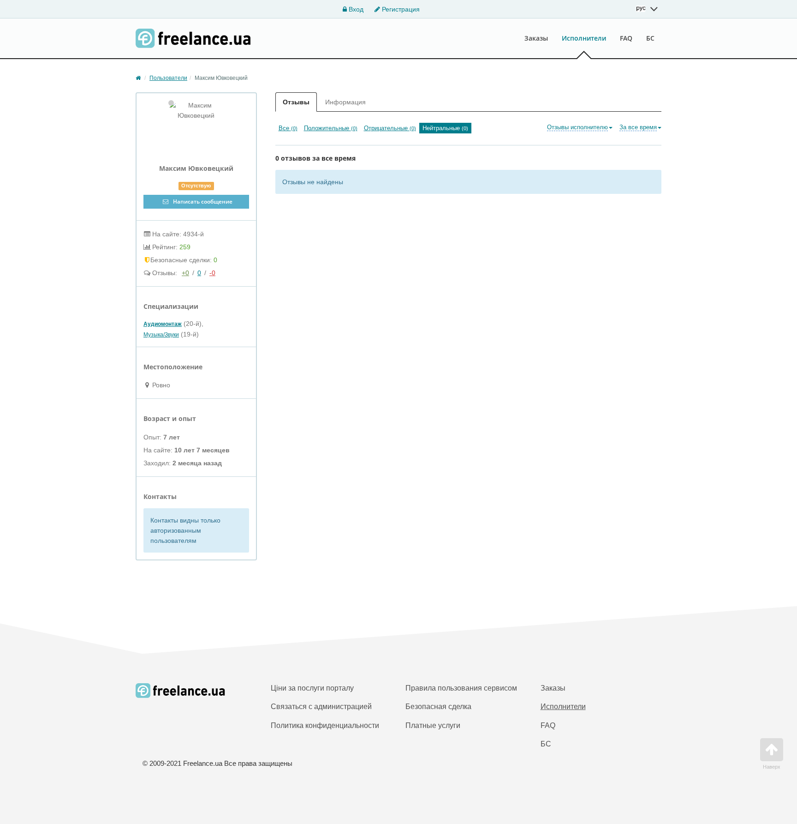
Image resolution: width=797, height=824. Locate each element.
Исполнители (584, 38)
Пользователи (168, 78)
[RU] (647, 8)
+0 (185, 273)
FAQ (626, 38)
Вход (355, 9)
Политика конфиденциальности (325, 725)
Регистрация (400, 9)
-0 (212, 273)
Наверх (771, 767)
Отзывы (296, 102)
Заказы (536, 38)
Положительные (330, 128)
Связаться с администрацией (321, 706)
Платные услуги (432, 725)
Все (288, 128)
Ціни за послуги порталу (312, 688)
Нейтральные (445, 128)
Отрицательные (390, 128)
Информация (345, 102)
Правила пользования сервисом (461, 688)
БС (650, 38)
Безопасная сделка (438, 706)
